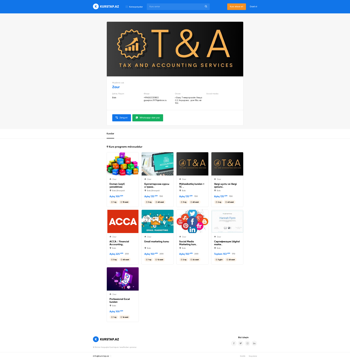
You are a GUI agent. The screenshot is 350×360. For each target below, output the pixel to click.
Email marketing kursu (156, 241)
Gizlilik (242, 356)
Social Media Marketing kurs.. (188, 243)
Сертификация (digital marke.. (227, 243)
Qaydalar (253, 356)
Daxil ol (253, 7)
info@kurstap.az (101, 356)
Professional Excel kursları (120, 300)
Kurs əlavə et (236, 7)
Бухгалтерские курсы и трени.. (156, 185)
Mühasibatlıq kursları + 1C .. (191, 185)
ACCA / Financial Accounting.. (119, 243)
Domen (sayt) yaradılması (117, 185)
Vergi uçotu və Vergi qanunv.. (225, 185)
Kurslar (110, 134)
